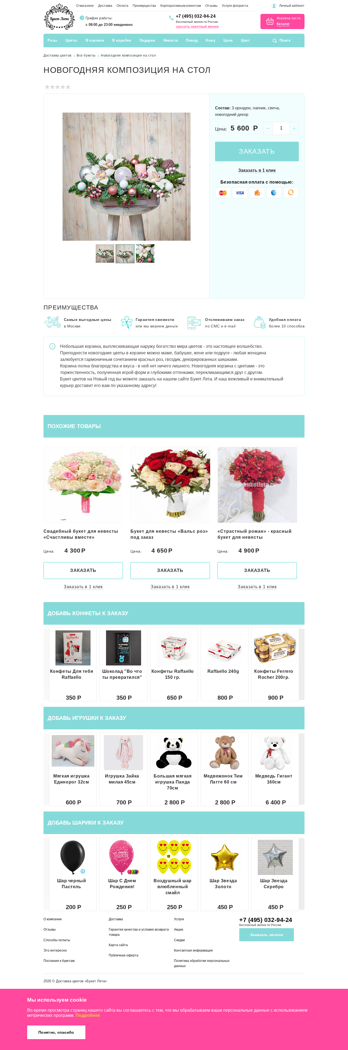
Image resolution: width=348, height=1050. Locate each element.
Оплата (122, 6)
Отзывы (211, 6)
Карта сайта (118, 945)
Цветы (71, 40)
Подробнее (88, 1015)
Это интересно (55, 950)
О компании (53, 919)
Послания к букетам (59, 961)
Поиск (285, 40)
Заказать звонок (266, 935)
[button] (301, 664)
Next (198, 176)
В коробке (121, 40)
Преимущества (144, 6)
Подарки (147, 40)
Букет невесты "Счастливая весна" (251, 534)
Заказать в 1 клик (257, 170)
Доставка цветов (69, 981)
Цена (228, 40)
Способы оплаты (57, 940)
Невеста (170, 40)
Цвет (245, 40)
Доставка (105, 6)
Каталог (283, 24)
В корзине (95, 40)
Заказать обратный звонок (197, 26)
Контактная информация (193, 950)
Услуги (179, 919)
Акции (178, 929)
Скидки (179, 940)
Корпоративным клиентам (180, 6)
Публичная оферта (123, 955)
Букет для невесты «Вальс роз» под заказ (82, 534)
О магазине (85, 6)
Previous (54, 176)
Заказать (257, 151)
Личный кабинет (291, 6)
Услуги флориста (235, 6)
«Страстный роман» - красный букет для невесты (167, 534)
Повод (192, 40)
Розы (52, 40)
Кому (210, 40)
